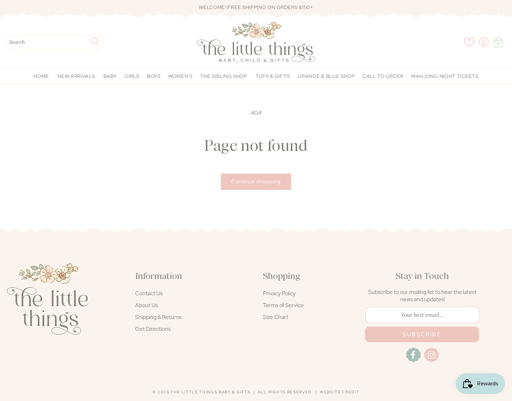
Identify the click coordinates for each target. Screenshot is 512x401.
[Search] (94, 41)
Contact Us (149, 293)
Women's (180, 76)
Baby (110, 76)
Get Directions (153, 328)
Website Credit (339, 392)
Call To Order (383, 76)
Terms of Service (283, 305)
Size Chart (275, 317)
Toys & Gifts (273, 76)
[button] (498, 42)
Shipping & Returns (158, 317)
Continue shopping (256, 181)
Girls (131, 76)
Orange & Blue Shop (326, 76)
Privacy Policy (279, 293)
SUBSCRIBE (422, 334)
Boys (154, 76)
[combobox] (54, 42)
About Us (146, 305)
